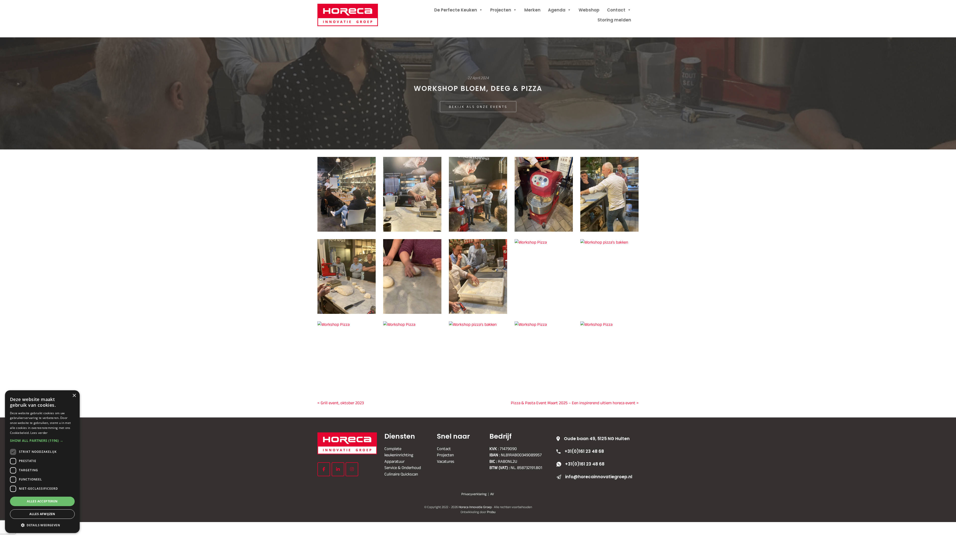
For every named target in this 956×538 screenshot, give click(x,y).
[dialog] (42, 461)
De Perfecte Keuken (455, 10)
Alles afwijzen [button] (42, 514)
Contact (616, 10)
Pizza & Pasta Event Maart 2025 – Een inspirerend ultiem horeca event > (575, 403)
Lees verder (39, 433)
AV (492, 494)
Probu (491, 512)
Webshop (589, 10)
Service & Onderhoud (402, 467)
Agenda (556, 10)
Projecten (500, 10)
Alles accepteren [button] (42, 501)
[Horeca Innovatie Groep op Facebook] (323, 469)
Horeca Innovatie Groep (354, 9)
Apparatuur (394, 461)
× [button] (74, 396)
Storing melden (614, 20)
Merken (532, 10)
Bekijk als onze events (478, 107)
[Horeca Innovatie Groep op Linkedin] (338, 469)
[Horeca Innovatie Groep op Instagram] (352, 469)
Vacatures (445, 461)
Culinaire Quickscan (401, 473)
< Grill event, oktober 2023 (340, 403)
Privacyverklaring (473, 494)
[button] (42, 440)
